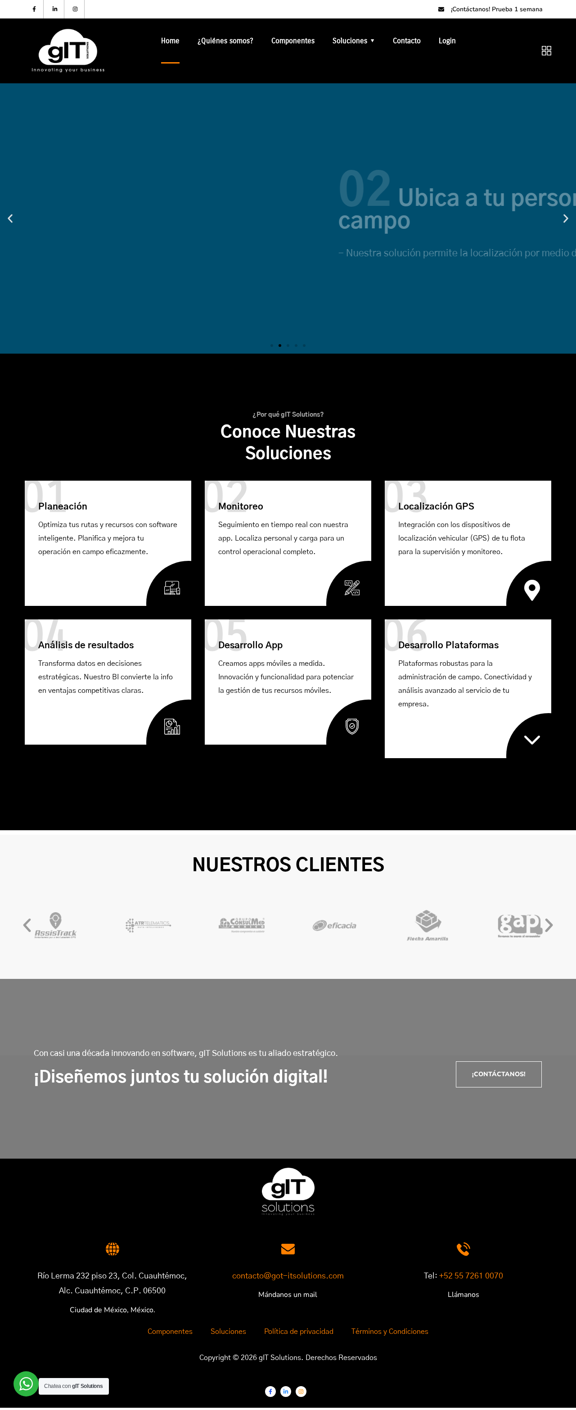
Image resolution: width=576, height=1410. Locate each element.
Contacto (407, 40)
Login (447, 40)
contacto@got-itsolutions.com (288, 1276)
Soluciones (350, 40)
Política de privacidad (298, 1331)
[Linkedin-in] (55, 9)
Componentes (293, 40)
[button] (271, 345)
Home (170, 40)
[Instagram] (76, 9)
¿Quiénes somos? (225, 40)
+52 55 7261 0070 (471, 1276)
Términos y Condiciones (389, 1331)
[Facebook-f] (34, 9)
